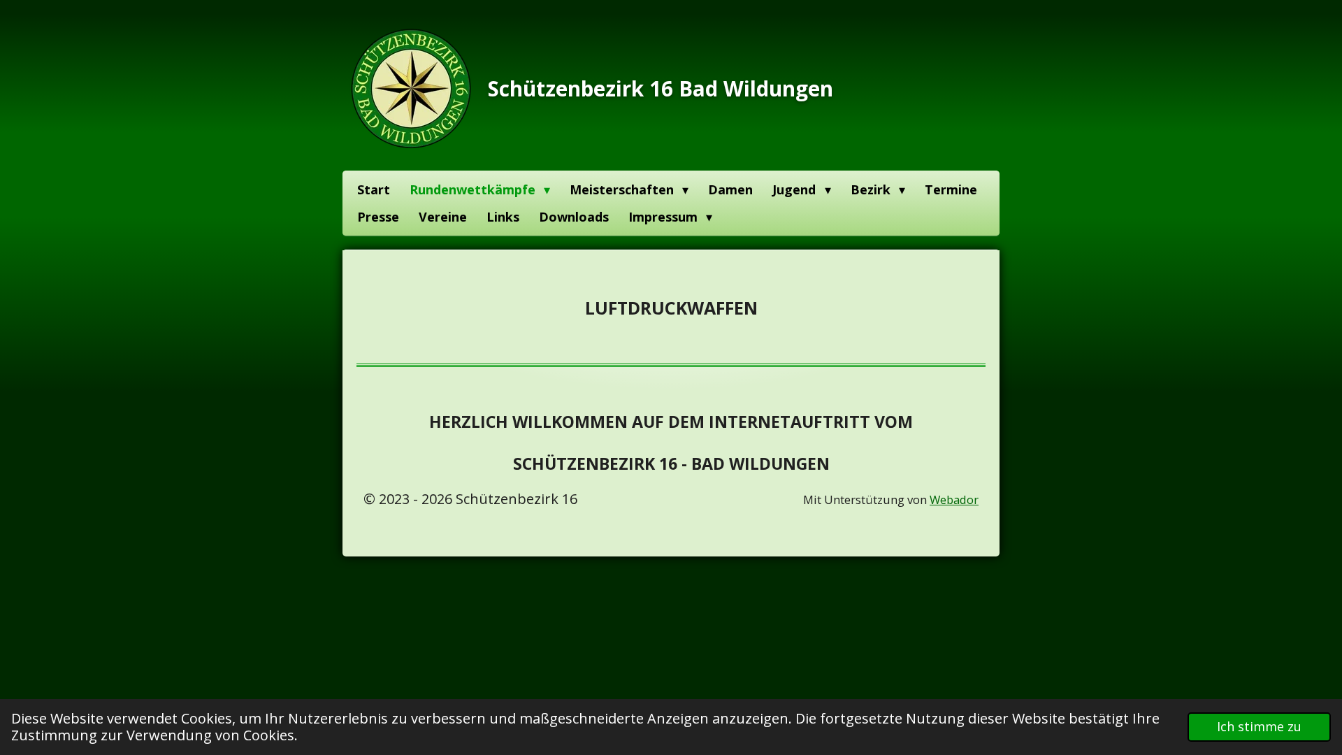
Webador (954, 499)
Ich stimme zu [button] (1259, 726)
